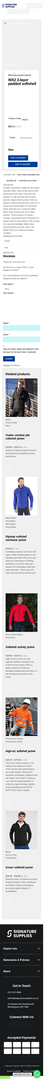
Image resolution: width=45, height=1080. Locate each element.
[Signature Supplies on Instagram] (18, 1024)
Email (6, 334)
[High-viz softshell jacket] (22, 716)
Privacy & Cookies (29, 1071)
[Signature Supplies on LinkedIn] (25, 1024)
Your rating (8, 284)
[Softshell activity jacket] (22, 612)
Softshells (19, 73)
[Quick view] (9, 474)
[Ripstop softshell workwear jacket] (22, 496)
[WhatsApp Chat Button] (37, 1073)
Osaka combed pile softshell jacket (18, 437)
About (6, 971)
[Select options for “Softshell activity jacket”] (9, 688)
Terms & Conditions (14, 1071)
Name (6, 323)
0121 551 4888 (14, 992)
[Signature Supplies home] (21, 933)
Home (10, 73)
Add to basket (18, 158)
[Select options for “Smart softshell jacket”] (9, 902)
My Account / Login (18, 11)
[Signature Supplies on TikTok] (31, 1024)
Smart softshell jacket (19, 867)
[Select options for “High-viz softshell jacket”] (9, 801)
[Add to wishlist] (9, 461)
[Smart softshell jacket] (22, 830)
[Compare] (9, 430)
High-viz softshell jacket (20, 751)
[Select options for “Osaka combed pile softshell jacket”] (9, 467)
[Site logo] (9, 5)
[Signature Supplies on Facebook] (11, 1024)
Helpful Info (10, 948)
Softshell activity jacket (20, 647)
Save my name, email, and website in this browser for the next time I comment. (21, 350)
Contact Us (34, 6)
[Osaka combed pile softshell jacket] (22, 397)
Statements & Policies (16, 960)
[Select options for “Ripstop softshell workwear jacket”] (9, 584)
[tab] (9, 174)
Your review (8, 293)
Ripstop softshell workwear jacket (16, 538)
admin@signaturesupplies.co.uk (23, 998)
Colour (12, 137)
